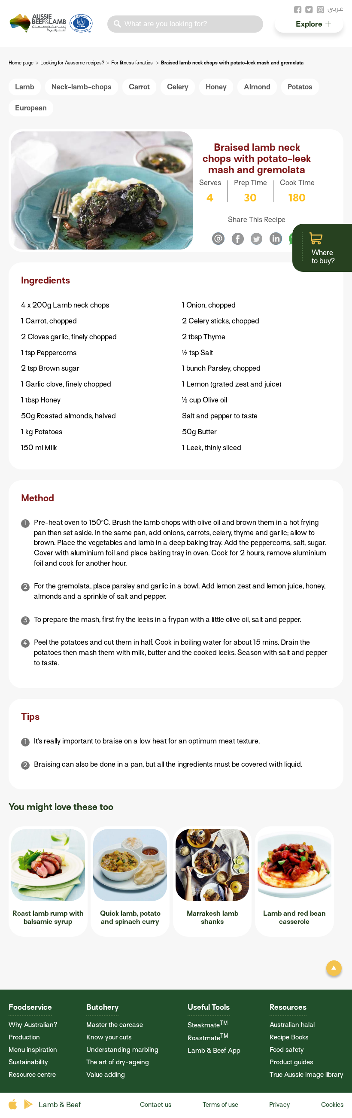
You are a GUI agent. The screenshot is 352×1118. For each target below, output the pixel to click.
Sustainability (28, 1062)
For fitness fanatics (132, 63)
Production (24, 1037)
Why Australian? (33, 1024)
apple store (14, 1104)
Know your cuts (109, 1037)
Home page (21, 63)
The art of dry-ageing (117, 1062)
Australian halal (292, 1024)
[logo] (52, 30)
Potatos (300, 87)
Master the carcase (114, 1024)
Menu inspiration (33, 1049)
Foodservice (30, 1007)
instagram (320, 10)
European (31, 108)
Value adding (105, 1074)
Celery (177, 87)
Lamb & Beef (60, 1105)
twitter (309, 10)
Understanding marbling (122, 1049)
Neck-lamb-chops (82, 87)
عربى (335, 8)
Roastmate (208, 1038)
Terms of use (220, 1104)
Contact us (155, 1104)
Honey (216, 87)
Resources (288, 1007)
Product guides (291, 1062)
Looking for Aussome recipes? (72, 63)
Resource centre (32, 1074)
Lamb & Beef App (214, 1050)
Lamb (24, 87)
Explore (309, 24)
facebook (298, 10)
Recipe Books (289, 1037)
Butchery (102, 1007)
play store (29, 1104)
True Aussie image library (306, 1074)
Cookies (332, 1104)
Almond (257, 87)
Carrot (139, 87)
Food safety (287, 1049)
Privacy (279, 1104)
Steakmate (208, 1025)
